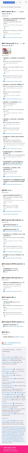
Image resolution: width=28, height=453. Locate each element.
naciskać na (20, 405)
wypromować (20, 382)
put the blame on (19, 441)
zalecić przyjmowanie (12, 282)
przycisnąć (9, 387)
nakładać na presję (8, 407)
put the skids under (15, 427)
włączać (6, 102)
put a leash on (7, 442)
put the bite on (18, 429)
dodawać (7, 181)
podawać (7, 18)
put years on (6, 399)
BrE (6, 182)
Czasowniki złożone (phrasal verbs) (13, 37)
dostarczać (8, 179)
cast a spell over (18, 435)
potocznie (22, 337)
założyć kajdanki (12, 364)
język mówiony (6, 303)
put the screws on (15, 394)
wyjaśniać (6, 360)
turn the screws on (8, 392)
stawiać (15, 167)
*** (11, 13)
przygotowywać (8, 151)
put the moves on (8, 378)
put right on (8, 357)
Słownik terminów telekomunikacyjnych (14, 326)
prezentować (18, 161)
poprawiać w (19, 358)
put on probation (7, 420)
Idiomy (6, 272)
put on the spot (7, 437)
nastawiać (7, 167)
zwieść (19, 375)
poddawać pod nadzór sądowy (15, 424)
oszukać (5, 376)
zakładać (7, 58)
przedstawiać (8, 161)
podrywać (20, 378)
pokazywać (7, 163)
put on (8, 11)
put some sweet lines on (13, 438)
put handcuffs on (7, 362)
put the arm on (7, 389)
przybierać (7, 136)
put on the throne (17, 431)
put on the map (7, 382)
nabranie (11, 337)
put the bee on (16, 432)
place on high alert (18, 434)
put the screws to (11, 396)
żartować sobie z (9, 302)
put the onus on (7, 369)
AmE (19, 302)
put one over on (7, 375)
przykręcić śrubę (20, 398)
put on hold (6, 409)
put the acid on (7, 405)
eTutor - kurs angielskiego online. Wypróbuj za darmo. (11, 343)
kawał (5, 337)
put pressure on (17, 440)
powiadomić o (10, 268)
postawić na (7, 234)
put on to (12, 264)
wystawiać (19, 151)
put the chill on (7, 371)
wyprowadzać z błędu (16, 360)
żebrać (15, 407)
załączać (6, 119)
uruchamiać (15, 102)
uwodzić (5, 380)
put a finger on (7, 403)
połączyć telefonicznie (9, 324)
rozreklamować (7, 383)
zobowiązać (20, 369)
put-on (5, 332)
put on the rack (7, 441)
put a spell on (7, 435)
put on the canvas (8, 413)
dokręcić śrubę (9, 398)
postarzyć (18, 399)
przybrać (10, 195)
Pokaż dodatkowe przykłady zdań (10, 214)
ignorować (13, 373)
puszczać (14, 119)
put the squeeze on (8, 385)
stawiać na (18, 234)
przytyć (5, 195)
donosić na (19, 403)
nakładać (14, 58)
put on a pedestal (16, 428)
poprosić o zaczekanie (14, 410)
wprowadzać (7, 224)
